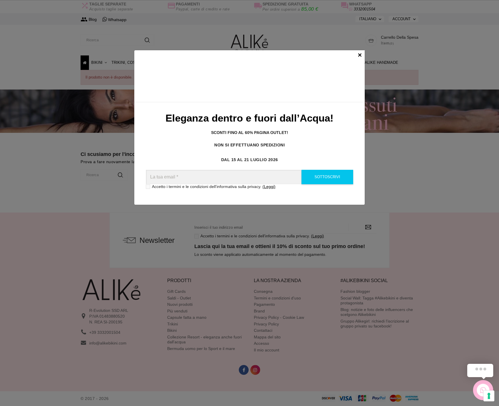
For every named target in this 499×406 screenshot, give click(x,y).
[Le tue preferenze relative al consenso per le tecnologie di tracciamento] (488, 395)
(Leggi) (268, 186)
